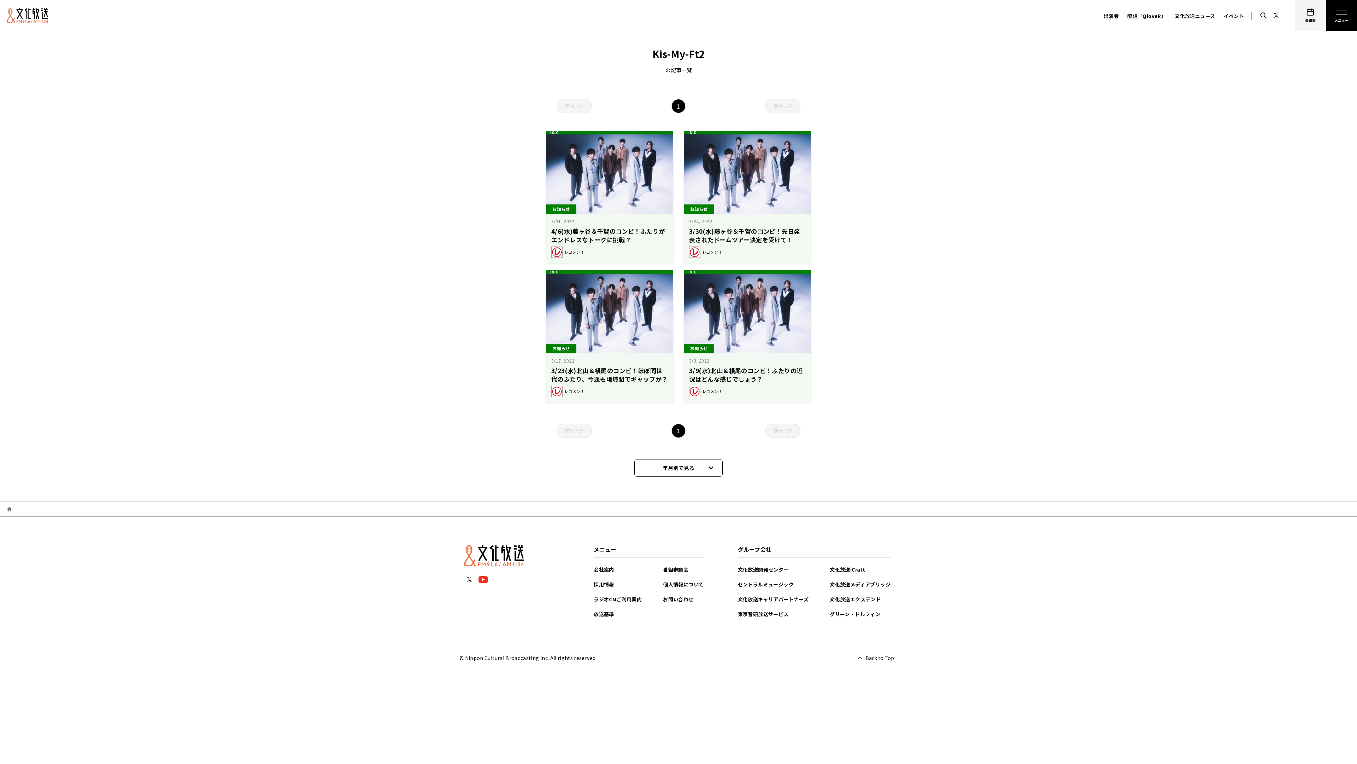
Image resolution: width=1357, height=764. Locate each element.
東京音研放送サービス (763, 614)
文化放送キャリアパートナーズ (773, 599)
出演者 (1111, 15)
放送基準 (604, 614)
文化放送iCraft (847, 569)
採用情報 (604, 584)
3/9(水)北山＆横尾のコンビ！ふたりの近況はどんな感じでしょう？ (746, 374)
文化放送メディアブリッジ (860, 584)
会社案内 (604, 569)
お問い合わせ (678, 599)
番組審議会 (675, 569)
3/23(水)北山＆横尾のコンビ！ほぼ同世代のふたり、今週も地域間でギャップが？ (609, 374)
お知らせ (561, 209)
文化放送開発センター (763, 569)
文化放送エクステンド (855, 599)
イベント (1233, 15)
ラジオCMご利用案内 (618, 599)
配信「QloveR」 (1146, 15)
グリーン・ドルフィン (855, 614)
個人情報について (683, 584)
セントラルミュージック (766, 584)
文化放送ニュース (1195, 15)
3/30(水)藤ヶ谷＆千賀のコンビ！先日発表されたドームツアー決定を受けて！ (744, 235)
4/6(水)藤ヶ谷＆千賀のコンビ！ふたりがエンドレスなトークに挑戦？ (608, 235)
